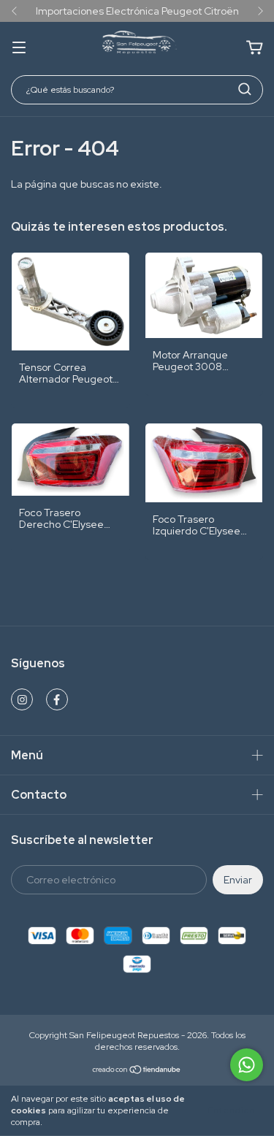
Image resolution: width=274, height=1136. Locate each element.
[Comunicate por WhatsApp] (246, 1064)
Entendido (231, 1110)
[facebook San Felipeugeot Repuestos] (57, 699)
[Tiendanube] (137, 1072)
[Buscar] (245, 89)
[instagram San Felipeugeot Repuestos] (22, 699)
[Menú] (19, 48)
